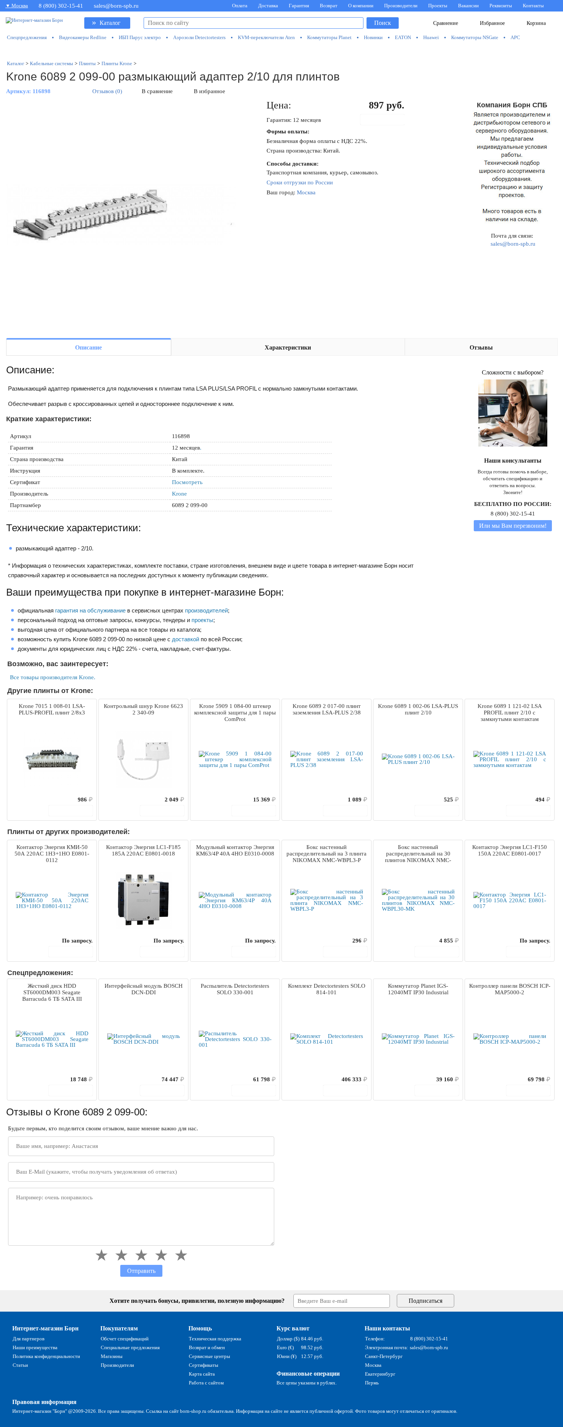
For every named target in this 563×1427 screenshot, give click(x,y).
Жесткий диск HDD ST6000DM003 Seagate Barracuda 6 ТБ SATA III (52, 992)
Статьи (20, 1365)
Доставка (268, 5)
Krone (179, 494)
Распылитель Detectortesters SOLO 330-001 (235, 989)
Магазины (112, 1356)
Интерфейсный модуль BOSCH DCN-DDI (144, 989)
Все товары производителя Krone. (52, 677)
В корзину (386, 120)
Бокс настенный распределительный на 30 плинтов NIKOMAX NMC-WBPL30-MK (418, 854)
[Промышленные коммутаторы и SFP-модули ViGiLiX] (282, 50)
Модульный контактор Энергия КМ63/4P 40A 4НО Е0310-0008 (235, 850)
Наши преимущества (35, 1347)
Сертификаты (203, 1365)
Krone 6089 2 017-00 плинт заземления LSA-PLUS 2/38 (327, 709)
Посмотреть (187, 482)
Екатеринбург (380, 1374)
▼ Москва (16, 5)
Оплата (239, 5)
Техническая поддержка (215, 1339)
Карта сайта (202, 1374)
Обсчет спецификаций (125, 1339)
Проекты (437, 5)
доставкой (185, 639)
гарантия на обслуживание (90, 610)
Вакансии (468, 5)
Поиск (382, 23)
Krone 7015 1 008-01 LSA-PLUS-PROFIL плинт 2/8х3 (52, 709)
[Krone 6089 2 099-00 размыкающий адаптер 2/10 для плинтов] (121, 215)
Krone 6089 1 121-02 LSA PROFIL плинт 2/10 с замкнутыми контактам (510, 712)
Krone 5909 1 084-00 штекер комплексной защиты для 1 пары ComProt (235, 712)
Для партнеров (28, 1339)
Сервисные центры (209, 1356)
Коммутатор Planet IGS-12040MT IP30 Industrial (418, 989)
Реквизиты (500, 5)
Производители (400, 5)
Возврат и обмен (207, 1347)
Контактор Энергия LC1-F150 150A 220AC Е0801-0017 (509, 850)
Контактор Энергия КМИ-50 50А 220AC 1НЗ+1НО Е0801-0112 (52, 853)
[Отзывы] (26, 799)
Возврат (328, 5)
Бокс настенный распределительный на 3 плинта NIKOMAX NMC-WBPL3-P (326, 853)
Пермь (372, 1383)
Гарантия (299, 5)
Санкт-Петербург (384, 1356)
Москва (306, 192)
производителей (206, 610)
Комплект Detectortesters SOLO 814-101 (326, 989)
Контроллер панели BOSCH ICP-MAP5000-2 (509, 989)
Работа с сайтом (206, 1383)
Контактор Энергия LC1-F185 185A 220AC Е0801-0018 (143, 850)
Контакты (533, 5)
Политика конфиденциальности (46, 1356)
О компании (360, 5)
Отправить (141, 1271)
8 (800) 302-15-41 (61, 6)
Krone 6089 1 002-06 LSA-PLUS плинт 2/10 (418, 709)
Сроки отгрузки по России (300, 182)
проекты (202, 620)
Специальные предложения (130, 1347)
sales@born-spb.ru (116, 6)
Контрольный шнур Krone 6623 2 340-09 (143, 709)
